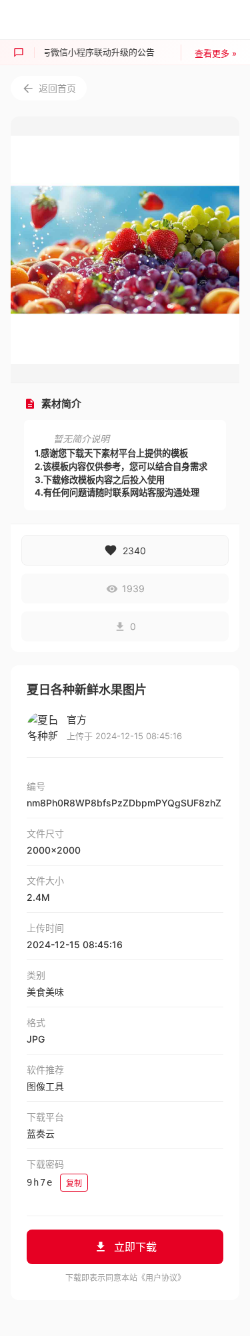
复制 (74, 1183)
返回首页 (57, 88)
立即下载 (135, 1246)
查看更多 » (216, 53)
